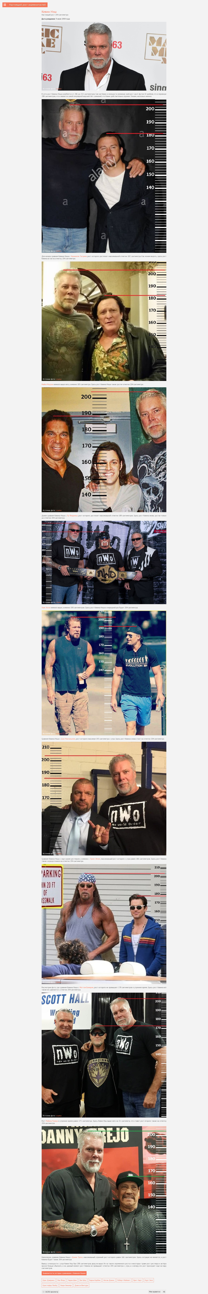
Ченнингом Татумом (79, 256)
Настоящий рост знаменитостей (27, 4)
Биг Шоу (83, 1280)
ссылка (58, 89)
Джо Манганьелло (68, 739)
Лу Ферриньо (72, 515)
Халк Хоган (46, 607)
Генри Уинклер (66, 1285)
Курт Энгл (149, 1280)
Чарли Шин (72, 1280)
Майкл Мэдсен (47, 384)
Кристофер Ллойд (50, 1285)
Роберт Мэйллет (123, 1280)
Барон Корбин (94, 1280)
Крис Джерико (48, 1280)
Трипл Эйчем (95, 859)
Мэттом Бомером (87, 987)
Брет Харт (137, 1280)
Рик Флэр (61, 1280)
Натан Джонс (109, 1280)
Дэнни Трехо (77, 1257)
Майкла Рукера (52, 1121)
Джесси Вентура (81, 1285)
